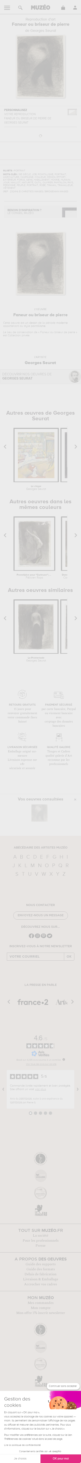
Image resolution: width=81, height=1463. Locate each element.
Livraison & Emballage (40, 1279)
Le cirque (36, 488)
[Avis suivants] (78, 1089)
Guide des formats (40, 1269)
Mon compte (40, 1308)
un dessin (31, 322)
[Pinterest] (43, 937)
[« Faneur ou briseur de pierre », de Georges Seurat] (39, 813)
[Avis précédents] (3, 1089)
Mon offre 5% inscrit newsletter (40, 1313)
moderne (62, 322)
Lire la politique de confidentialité (22, 1445)
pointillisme (38, 326)
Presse (40, 1245)
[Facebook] (31, 937)
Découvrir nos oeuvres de (27, 376)
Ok (69, 956)
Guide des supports (41, 1264)
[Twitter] (50, 937)
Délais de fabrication (40, 1274)
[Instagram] (37, 937)
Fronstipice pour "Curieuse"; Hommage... (34, 576)
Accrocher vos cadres (40, 1284)
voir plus (40, 1089)
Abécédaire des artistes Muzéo (41, 847)
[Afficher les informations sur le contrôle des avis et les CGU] (63, 1059)
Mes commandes (41, 1303)
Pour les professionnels (41, 1240)
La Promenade (36, 659)
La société (40, 1235)
